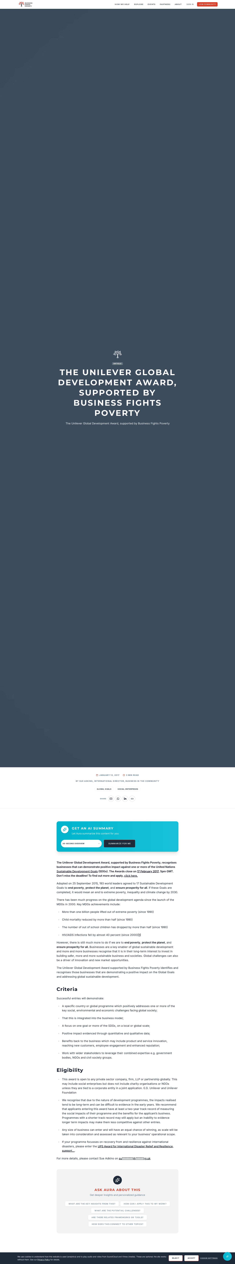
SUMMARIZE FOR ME (119, 843)
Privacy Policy (43, 1259)
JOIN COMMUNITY (207, 4)
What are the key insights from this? (92, 1204)
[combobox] (81, 843)
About (178, 4)
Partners (165, 4)
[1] (139, 935)
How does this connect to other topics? (117, 1224)
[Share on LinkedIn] (125, 799)
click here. (131, 875)
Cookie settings (209, 1258)
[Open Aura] (227, 1256)
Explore (138, 4)
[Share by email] (111, 799)
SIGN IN (190, 4)
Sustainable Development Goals (77, 871)
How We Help (122, 4)
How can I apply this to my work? (145, 1204)
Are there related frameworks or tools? (117, 1217)
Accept (191, 1258)
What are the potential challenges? (117, 1210)
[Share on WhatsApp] (118, 799)
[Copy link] (132, 799)
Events (151, 4)
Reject (175, 1258)
